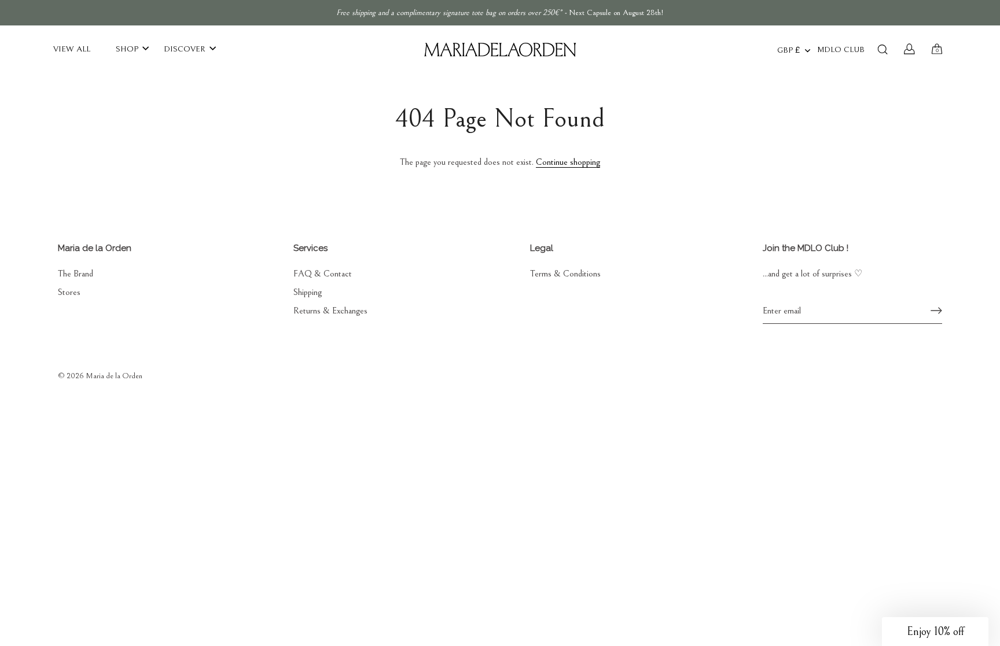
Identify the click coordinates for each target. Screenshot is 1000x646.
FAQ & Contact (322, 273)
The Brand (75, 273)
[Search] (882, 49)
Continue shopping (568, 162)
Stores (69, 292)
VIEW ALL (71, 49)
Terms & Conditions (565, 273)
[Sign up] (936, 310)
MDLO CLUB (841, 49)
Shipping (307, 292)
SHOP (127, 49)
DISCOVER (184, 49)
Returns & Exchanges (330, 310)
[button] (935, 631)
